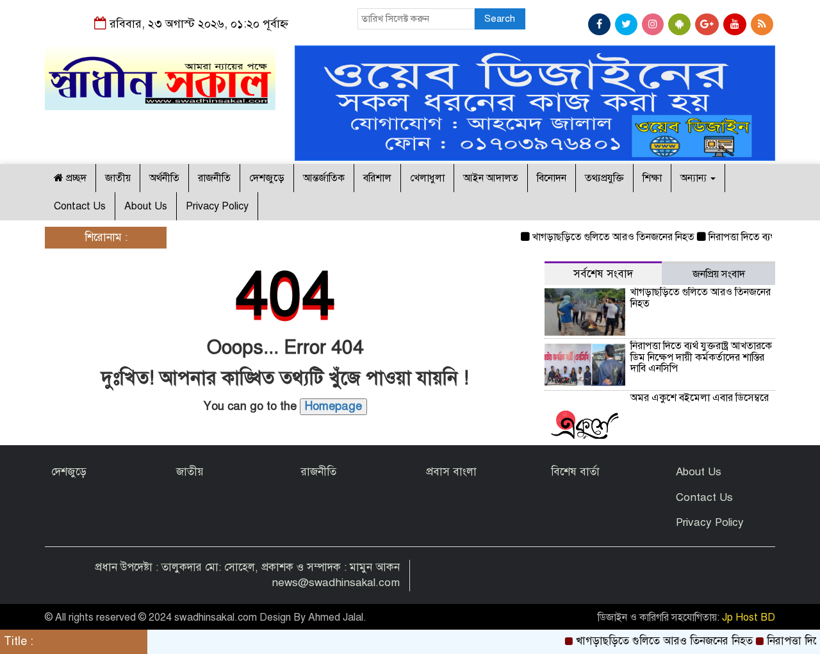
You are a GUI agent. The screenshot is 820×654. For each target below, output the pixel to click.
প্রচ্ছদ (74, 178)
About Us (145, 206)
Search (499, 18)
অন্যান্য (694, 178)
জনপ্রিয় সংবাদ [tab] (719, 274)
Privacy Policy (217, 206)
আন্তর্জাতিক (324, 178)
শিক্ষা (652, 178)
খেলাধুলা (427, 178)
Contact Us (80, 206)
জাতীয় (118, 178)
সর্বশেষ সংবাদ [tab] (603, 274)
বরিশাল (377, 178)
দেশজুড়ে (266, 178)
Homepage (333, 406)
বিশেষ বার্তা (575, 471)
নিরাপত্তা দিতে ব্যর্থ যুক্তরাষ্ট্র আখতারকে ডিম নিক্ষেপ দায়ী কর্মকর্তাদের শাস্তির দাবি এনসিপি (701, 357)
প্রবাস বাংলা (451, 471)
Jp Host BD (748, 617)
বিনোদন (551, 178)
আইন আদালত (490, 178)
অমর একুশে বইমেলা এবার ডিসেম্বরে (699, 397)
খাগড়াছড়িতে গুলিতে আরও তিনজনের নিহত (605, 237)
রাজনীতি (214, 178)
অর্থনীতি (164, 178)
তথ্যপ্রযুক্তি (604, 178)
